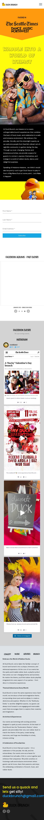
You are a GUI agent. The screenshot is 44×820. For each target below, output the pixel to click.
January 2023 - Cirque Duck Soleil (22, 307)
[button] (40, 4)
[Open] (22, 373)
